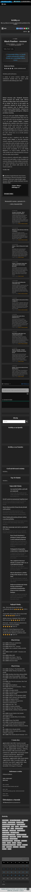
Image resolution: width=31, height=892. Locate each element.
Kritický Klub (13, 830)
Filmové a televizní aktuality (23, 223)
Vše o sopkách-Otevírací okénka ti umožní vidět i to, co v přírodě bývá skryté (19, 562)
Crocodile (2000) (13, 690)
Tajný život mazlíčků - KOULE (17, 676)
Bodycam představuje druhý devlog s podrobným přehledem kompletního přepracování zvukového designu (18, 588)
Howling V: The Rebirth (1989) (17, 669)
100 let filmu (5, 820)
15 (23, 872)
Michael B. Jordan (13, 181)
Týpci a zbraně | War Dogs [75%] (17, 697)
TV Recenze (24, 845)
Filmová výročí (20, 822)
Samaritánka (12, 644)
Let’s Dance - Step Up (15, 657)
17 (3, 875)
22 (23, 875)
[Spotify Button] (26, 28)
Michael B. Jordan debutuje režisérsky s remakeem (20, 230)
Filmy (12, 826)
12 (11, 872)
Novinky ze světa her (21, 834)
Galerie (17, 826)
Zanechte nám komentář (16, 45)
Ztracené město (13, 660)
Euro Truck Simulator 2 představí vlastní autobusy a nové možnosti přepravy (18, 537)
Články (9, 849)
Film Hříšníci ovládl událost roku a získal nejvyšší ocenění (19, 334)
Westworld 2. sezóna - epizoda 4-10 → (15, 201)
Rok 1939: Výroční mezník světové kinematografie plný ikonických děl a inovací (15, 745)
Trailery (19, 845)
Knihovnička (5, 830)
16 (26, 872)
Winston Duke (7, 182)
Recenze (19, 837)
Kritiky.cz (15, 20)
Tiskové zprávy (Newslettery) (9, 845)
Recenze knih (5, 839)
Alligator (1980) (13, 693)
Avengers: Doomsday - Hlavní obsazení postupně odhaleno (18, 213)
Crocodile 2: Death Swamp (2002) (18, 692)
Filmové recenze (21, 257)
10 (4, 872)
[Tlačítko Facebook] (19, 28)
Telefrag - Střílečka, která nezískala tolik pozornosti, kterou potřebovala (15, 750)
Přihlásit (5, 774)
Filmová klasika (11, 822)
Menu (5, 4)
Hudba (12, 828)
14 (19, 872)
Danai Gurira (22, 175)
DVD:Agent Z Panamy (15, 766)
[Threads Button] (21, 28)
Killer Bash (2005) (23, 758)
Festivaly (4, 822)
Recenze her (25, 837)
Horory (4, 828)
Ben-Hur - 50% (13, 704)
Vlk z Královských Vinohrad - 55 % (18, 734)
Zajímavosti (9, 847)
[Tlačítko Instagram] (23, 28)
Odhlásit (10, 774)
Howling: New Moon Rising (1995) (18, 674)
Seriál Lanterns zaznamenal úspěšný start (15, 499)
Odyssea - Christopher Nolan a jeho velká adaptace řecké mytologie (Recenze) (19, 265)
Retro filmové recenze (7, 841)
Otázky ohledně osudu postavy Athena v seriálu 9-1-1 (20, 300)
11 (7, 872)
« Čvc (3, 884)
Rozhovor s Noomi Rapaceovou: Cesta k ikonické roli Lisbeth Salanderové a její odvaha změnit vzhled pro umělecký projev (14, 631)
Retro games (17, 841)
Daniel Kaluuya (7, 177)
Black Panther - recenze (15, 41)
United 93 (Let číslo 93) (15, 659)
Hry (8, 828)
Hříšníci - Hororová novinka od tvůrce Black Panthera (20, 368)
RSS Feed (5, 780)
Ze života (4, 849)
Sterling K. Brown (23, 181)
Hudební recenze (19, 828)
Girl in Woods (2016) (14, 729)
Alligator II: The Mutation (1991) (17, 695)
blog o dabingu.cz (11, 44)
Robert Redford (13, 685)
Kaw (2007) (12, 762)
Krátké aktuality (21, 830)
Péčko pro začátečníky (15, 643)
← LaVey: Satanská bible (15, 204)
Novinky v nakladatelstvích (8, 834)
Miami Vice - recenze (14, 646)
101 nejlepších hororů (15, 820)
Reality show (13, 837)
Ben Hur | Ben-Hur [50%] (15, 708)
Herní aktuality (23, 826)
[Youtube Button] (24, 28)
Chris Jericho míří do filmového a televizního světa (18, 283)
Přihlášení (26, 384)
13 (15, 872)
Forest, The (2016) (14, 720)
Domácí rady (25, 820)
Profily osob (5, 837)
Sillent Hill (12, 655)
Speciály (14, 843)
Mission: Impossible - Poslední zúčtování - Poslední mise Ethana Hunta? (19, 351)
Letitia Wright (18, 179)
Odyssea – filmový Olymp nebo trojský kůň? (20, 247)
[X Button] (17, 28)
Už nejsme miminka (14, 706)
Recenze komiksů (13, 839)
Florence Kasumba (17, 177)
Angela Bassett (14, 175)
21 (19, 875)
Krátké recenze (5, 832)
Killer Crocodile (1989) (17, 760)
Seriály (4, 843)
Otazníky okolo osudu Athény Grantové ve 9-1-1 (18, 317)
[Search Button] (28, 28)
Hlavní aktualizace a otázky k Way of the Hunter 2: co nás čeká (18, 574)
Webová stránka (9, 194)
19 (11, 875)
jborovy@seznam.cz (14, 802)
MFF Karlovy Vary (15, 832)
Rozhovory (24, 841)
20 (15, 875)
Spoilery (19, 843)
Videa (3, 847)
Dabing (15, 38)
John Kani (11, 179)
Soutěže (9, 843)
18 (7, 875)
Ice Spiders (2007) (14, 699)
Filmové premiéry (21, 824)
